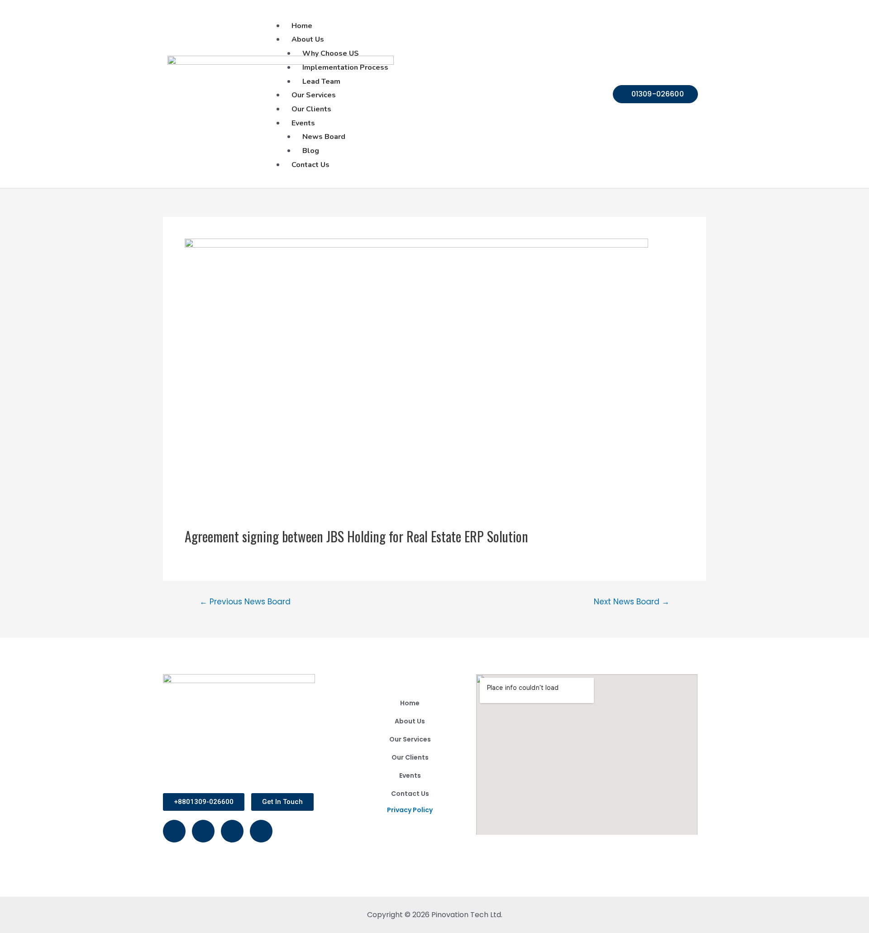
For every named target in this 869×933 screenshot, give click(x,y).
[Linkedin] (232, 831)
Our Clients (410, 757)
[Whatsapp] (261, 831)
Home (410, 703)
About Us (410, 721)
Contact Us (410, 793)
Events (410, 775)
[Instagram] (203, 831)
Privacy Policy (410, 809)
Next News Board (631, 602)
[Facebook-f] (174, 831)
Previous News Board (245, 602)
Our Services (410, 739)
